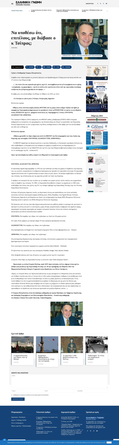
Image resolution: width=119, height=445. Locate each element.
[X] (103, 3)
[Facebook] (97, 3)
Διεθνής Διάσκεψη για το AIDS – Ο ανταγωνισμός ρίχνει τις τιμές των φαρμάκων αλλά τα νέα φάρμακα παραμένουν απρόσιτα (72, 432)
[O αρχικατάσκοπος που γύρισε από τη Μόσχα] (22, 344)
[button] (90, 3)
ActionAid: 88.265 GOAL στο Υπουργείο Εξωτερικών (70, 417)
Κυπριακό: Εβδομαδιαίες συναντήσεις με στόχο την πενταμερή (68, 10)
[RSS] (100, 3)
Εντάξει (109, 442)
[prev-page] (29, 11)
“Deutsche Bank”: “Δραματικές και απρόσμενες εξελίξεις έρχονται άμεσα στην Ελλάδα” (71, 426)
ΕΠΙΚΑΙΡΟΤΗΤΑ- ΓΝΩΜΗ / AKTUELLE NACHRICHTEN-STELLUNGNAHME (82, 55)
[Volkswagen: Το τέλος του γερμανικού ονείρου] (96, 344)
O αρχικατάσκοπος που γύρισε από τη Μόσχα (41, 10)
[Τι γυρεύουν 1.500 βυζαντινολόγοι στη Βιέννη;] (72, 344)
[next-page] (107, 11)
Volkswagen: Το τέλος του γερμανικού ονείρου (96, 357)
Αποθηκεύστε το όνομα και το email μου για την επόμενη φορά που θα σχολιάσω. (31, 395)
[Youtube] (106, 3)
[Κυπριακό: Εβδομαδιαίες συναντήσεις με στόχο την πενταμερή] (47, 344)
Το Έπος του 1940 (66, 421)
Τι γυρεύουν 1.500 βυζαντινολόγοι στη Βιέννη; (92, 10)
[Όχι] (117, 442)
